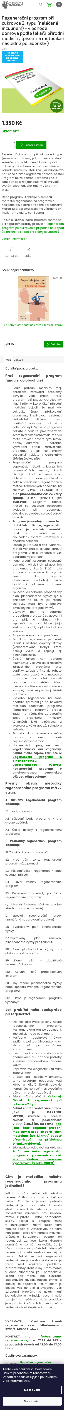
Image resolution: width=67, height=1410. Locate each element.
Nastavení (32, 1390)
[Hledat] (40, 4)
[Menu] (59, 4)
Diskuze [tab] (18, 359)
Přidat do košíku (34, 144)
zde (26, 1381)
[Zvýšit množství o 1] (14, 143)
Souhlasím (32, 1401)
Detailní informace (13, 239)
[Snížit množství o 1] (14, 147)
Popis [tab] (8, 359)
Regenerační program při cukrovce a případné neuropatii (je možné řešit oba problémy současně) (33, 228)
